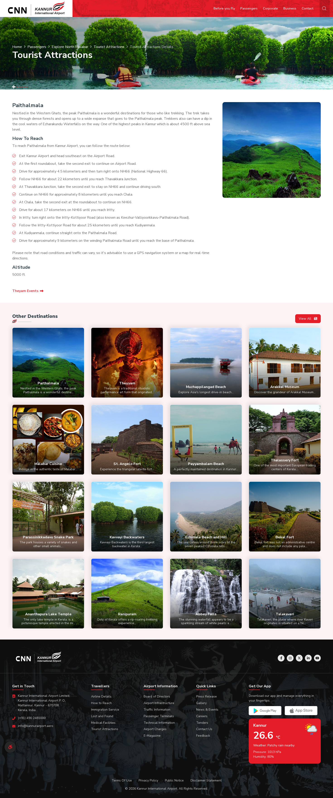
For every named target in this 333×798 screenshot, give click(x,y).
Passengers (249, 8)
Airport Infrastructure (159, 703)
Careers (202, 716)
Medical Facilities (103, 723)
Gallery (201, 703)
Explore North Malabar (70, 46)
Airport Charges (155, 729)
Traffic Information (157, 709)
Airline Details (101, 696)
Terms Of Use (122, 780)
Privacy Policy (148, 780)
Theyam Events (25, 290)
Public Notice (174, 780)
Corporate (270, 8)
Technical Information (159, 723)
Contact (307, 8)
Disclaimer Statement (206, 780)
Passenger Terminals (159, 716)
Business (289, 8)
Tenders (202, 723)
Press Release (206, 696)
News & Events (207, 709)
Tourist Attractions (109, 46)
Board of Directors (157, 696)
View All (305, 318)
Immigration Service (105, 709)
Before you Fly (224, 8)
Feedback (203, 735)
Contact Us (204, 729)
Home (17, 46)
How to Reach (101, 703)
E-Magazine (152, 735)
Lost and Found (102, 716)
